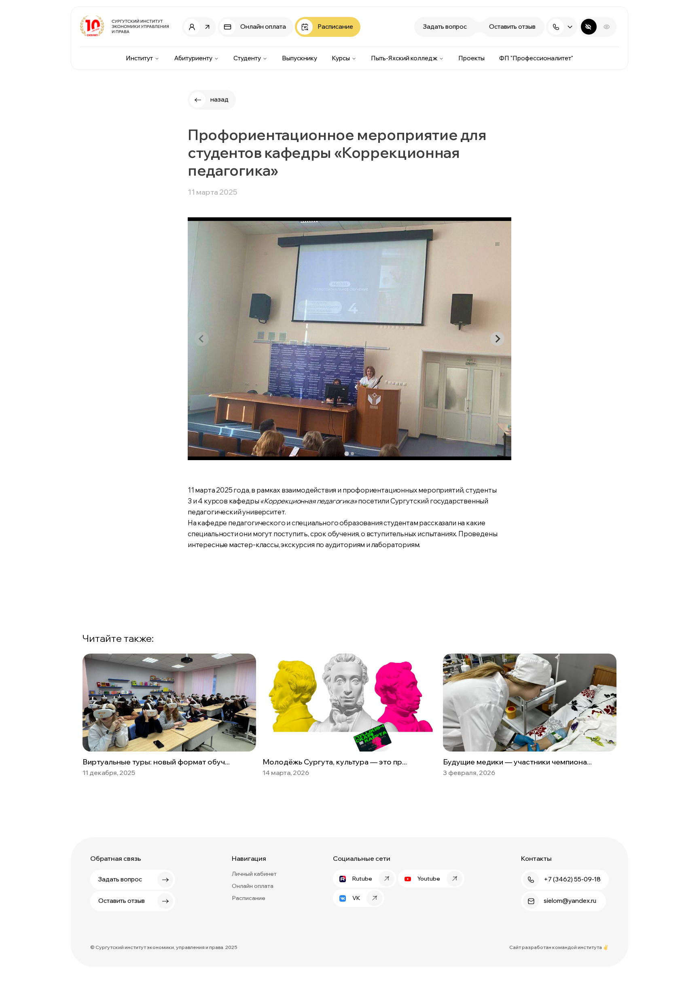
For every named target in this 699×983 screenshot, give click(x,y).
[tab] (346, 454)
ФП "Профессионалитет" (536, 58)
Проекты (471, 58)
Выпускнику (299, 58)
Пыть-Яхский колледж (404, 58)
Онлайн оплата (252, 886)
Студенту (247, 58)
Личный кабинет (254, 873)
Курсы (341, 58)
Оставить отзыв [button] (512, 26)
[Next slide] (497, 339)
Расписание (248, 898)
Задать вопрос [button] (445, 26)
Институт (139, 58)
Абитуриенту (193, 58)
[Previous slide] (202, 339)
